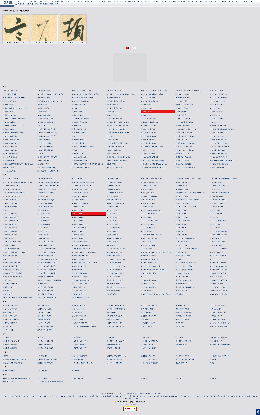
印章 (201, 1)
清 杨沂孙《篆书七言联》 (149, 359)
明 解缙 (40, 153)
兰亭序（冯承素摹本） (148, 193)
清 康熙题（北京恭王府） (184, 160)
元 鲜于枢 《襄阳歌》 (10, 101)
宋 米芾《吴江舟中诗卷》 (80, 228)
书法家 (36, 1)
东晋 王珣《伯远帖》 (113, 179)
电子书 (180, 1)
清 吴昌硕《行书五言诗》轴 (219, 280)
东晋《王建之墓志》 (43, 305)
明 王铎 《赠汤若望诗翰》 (218, 262)
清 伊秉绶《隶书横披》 (114, 344)
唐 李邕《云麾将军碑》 (183, 196)
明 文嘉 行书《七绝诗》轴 (218, 255)
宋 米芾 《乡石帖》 (78, 210)
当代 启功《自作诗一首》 (115, 252)
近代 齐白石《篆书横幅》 (115, 363)
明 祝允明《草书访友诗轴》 (219, 143)
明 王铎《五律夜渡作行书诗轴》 (117, 266)
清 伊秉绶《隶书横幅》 (79, 344)
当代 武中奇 (41, 125)
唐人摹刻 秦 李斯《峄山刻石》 (219, 356)
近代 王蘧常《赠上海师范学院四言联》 (153, 167)
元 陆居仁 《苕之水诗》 (217, 189)
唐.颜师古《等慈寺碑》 (114, 319)
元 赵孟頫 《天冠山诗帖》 (11, 186)
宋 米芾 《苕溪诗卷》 (10, 224)
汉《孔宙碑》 (41, 337)
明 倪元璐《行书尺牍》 (183, 125)
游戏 (174, 1)
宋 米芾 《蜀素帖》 (78, 224)
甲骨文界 (213, 378)
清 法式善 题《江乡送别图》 (219, 287)
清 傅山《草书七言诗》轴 (80, 157)
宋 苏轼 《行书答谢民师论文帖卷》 (187, 238)
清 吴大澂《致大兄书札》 (184, 280)
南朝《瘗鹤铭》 (111, 312)
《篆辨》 (6, 356)
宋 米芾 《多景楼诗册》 (10, 214)
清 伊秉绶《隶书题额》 (10, 348)
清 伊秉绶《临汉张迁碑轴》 (219, 337)
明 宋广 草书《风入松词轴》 (116, 129)
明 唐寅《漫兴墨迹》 (182, 252)
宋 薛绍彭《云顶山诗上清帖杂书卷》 (14, 118)
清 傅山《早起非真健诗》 (11, 157)
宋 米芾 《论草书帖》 (10, 115)
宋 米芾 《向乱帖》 (43, 111)
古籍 (162, 1)
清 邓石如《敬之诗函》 (114, 290)
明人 (142, 276)
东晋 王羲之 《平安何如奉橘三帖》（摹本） (155, 90)
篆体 (82, 1)
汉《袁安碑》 (7, 280)
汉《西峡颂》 (180, 337)
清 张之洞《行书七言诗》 (80, 283)
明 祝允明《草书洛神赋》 (149, 143)
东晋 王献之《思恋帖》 (44, 90)
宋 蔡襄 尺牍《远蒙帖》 (183, 241)
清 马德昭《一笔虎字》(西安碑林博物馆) (154, 164)
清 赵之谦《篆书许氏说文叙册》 (13, 363)
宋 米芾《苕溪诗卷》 (78, 235)
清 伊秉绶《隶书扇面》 (44, 344)
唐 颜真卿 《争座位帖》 (218, 200)
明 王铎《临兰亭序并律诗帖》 (46, 266)
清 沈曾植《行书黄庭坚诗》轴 (185, 287)
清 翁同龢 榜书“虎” (43, 164)
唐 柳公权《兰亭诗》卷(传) (46, 200)
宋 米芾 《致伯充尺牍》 (183, 221)
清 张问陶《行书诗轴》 (114, 283)
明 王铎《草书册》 (112, 139)
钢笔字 (110, 1)
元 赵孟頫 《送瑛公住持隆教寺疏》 (83, 97)
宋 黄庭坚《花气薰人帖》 (80, 122)
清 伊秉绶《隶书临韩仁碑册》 (116, 341)
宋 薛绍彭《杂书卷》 (113, 245)
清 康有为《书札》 (43, 283)
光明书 (87, 1)
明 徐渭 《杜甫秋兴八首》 (80, 255)
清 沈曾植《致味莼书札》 (149, 287)
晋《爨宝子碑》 (8, 326)
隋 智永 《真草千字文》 (10, 171)
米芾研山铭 (179, 294)
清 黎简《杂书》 (8, 294)
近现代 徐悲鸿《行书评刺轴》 (219, 326)
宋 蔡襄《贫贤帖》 (216, 115)
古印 (73, 1)
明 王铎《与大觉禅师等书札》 (12, 266)
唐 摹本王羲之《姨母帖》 (80, 196)
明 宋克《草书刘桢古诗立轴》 (46, 129)
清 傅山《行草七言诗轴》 (80, 160)
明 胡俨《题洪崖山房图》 (149, 273)
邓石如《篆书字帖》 (182, 363)
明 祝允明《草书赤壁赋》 (11, 146)
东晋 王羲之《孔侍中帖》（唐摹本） (152, 94)
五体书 (57, 1)
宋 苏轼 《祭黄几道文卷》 (149, 238)
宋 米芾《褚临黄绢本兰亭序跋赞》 (152, 235)
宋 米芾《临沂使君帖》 (10, 228)
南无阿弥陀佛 (19, 4)
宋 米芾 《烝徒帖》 (43, 217)
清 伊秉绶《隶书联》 (182, 344)
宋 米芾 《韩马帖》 (182, 224)
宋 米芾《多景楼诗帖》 (114, 228)
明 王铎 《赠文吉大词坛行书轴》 (186, 262)
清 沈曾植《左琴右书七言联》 (116, 287)
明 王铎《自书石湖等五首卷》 (219, 266)
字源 (153, 1)
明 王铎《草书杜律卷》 (148, 139)
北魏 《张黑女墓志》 (147, 309)
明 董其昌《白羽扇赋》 (183, 273)
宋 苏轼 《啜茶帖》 (43, 238)
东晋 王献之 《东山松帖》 (11, 179)
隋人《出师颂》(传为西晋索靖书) (47, 171)
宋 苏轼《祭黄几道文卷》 (45, 241)
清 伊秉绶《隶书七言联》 (80, 341)
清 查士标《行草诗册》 (217, 283)
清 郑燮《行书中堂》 (182, 290)
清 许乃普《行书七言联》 (45, 290)
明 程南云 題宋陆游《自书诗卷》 (47, 359)
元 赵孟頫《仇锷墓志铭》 (149, 97)
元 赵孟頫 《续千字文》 (183, 305)
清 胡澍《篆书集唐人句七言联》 (186, 359)
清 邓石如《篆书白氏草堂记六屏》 (83, 363)
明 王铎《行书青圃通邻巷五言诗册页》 (153, 269)
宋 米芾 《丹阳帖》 (43, 210)
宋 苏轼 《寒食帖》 (147, 115)
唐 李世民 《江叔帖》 (217, 104)
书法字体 (51, 1)
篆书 (77, 1)
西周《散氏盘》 (42, 370)
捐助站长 (149, 394)
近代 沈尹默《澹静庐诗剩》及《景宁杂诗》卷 (17, 297)
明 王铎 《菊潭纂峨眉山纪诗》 (47, 262)
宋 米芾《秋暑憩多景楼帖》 (219, 231)
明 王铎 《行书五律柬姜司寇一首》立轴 (84, 262)
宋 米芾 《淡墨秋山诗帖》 (11, 217)
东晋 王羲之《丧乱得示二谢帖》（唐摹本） (51, 94)
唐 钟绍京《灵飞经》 (216, 316)
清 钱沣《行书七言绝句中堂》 (219, 290)
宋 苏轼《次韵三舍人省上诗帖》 (13, 241)
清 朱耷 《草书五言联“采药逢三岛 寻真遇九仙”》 (18, 164)
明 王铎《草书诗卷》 (182, 139)
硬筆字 (211, 1)
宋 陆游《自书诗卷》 (216, 245)
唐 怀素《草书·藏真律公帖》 (185, 104)
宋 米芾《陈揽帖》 (9, 238)
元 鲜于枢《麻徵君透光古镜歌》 (117, 309)
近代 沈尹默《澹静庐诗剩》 (115, 167)
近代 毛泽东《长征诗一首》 (80, 167)
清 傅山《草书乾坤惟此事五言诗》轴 (118, 157)
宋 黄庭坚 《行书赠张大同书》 (81, 248)
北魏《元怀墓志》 (8, 312)
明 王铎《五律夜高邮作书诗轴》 (151, 266)
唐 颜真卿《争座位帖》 (148, 200)
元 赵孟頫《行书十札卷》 (115, 193)
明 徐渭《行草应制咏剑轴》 (184, 132)
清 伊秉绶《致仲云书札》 (149, 153)
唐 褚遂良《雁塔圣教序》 (184, 316)
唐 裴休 (74, 108)
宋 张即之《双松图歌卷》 (218, 319)
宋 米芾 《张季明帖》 (44, 214)
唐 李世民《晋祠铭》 (113, 196)
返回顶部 (157, 394)
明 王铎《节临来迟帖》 (79, 139)
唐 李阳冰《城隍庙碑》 (148, 356)
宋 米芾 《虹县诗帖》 (44, 224)
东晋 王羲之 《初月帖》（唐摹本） (83, 90)
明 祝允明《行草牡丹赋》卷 (115, 146)
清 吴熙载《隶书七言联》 (80, 348)
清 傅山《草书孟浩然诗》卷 (219, 157)
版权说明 (129, 394)
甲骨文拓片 (179, 378)
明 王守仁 (110, 136)
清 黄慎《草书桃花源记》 (184, 164)
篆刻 (41, 1)
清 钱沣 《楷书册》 (147, 326)
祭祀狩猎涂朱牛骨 (8, 382)
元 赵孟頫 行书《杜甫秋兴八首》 (82, 186)
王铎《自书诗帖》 (8, 167)
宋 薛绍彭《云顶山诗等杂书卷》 (82, 245)
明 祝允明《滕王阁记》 (44, 143)
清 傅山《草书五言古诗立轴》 (150, 157)
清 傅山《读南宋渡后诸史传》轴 (117, 160)
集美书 (93, 1)
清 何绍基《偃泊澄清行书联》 (81, 280)
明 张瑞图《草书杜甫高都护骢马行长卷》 (223, 129)
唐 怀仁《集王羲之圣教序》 (11, 196)
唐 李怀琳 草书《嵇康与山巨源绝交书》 (15, 108)
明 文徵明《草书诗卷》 (10, 136)
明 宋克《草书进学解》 (79, 129)
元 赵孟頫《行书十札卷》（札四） (83, 189)
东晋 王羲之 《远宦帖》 (10, 94)
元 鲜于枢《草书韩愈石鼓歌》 (116, 101)
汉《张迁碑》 (76, 337)
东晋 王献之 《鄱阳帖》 (45, 179)
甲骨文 (69, 1)
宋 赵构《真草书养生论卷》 (80, 118)
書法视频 (128, 1)
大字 (142, 1)
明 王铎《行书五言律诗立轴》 (46, 269)
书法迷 (17, 1)
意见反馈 (28, 4)
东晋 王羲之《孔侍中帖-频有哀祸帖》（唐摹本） (122, 94)
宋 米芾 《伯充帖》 (216, 108)
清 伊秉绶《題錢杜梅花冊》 (46, 348)
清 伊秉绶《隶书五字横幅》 (150, 341)
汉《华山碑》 (7, 337)
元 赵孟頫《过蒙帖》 (147, 189)
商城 (184, 1)
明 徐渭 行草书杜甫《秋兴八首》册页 (118, 132)
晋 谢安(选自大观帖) (216, 276)
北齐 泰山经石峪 (77, 312)
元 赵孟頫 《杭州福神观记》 (115, 305)
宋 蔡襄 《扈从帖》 (147, 241)
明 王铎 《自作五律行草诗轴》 (12, 262)
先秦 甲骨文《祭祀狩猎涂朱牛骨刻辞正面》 (16, 378)
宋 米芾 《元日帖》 (9, 111)
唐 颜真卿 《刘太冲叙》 (114, 200)
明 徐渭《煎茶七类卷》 (114, 255)
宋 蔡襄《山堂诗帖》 (9, 245)
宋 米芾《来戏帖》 (112, 115)
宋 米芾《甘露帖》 (147, 231)
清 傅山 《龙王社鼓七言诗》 (115, 280)
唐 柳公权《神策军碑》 (44, 316)
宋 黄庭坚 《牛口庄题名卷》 (12, 248)
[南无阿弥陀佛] (130, 410)
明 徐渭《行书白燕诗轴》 (184, 255)
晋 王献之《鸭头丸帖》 (183, 276)
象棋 (170, 1)
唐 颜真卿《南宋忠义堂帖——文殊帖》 (188, 200)
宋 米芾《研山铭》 (181, 231)
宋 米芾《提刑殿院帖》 (10, 231)
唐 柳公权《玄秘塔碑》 (10, 316)
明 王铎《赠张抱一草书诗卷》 (12, 143)
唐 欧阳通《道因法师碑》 (149, 316)
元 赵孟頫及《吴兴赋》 (183, 189)
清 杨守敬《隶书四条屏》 (149, 348)
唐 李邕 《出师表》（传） (45, 108)
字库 (45, 1)
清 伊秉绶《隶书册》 (216, 341)
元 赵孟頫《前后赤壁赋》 (149, 186)
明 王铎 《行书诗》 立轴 (149, 262)
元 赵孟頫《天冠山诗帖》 (184, 97)
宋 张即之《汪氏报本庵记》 (11, 207)
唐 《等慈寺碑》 (146, 312)
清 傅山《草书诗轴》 (44, 160)
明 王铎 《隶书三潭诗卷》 (11, 139)
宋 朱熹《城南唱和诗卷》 (45, 207)
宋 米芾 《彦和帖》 (147, 111)
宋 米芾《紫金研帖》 (44, 235)
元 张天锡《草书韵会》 (44, 97)
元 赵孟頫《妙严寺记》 (10, 309)
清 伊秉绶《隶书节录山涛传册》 (220, 344)
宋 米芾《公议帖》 (43, 228)
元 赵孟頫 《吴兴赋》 (217, 182)
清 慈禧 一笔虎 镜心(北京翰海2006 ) (221, 160)
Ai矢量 (245, 1)
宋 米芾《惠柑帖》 (216, 228)
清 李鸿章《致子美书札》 (149, 283)
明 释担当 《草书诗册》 (114, 150)
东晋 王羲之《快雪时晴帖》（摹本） (83, 182)
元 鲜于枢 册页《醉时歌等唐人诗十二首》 (50, 101)
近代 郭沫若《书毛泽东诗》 (80, 297)
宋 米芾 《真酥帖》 (147, 217)
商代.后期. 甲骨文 (43, 378)
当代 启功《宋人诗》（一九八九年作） (84, 252)
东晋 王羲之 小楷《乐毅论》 (12, 305)
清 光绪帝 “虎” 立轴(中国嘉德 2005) (152, 160)
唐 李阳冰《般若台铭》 (183, 356)
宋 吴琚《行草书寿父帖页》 (115, 108)
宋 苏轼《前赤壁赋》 (216, 238)
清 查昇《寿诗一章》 (9, 287)
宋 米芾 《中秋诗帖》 (182, 108)
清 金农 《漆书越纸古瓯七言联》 (117, 326)
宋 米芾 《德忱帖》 (113, 214)
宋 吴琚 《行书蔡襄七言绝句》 (116, 203)
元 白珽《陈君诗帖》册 (183, 182)
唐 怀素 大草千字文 (43, 104)
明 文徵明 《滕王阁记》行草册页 (47, 259)
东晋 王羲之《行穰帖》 (183, 94)
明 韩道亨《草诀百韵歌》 (218, 150)
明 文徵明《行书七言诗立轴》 (116, 259)
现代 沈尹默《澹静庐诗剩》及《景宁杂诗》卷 (155, 294)
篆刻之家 (148, 1)
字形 (137, 1)
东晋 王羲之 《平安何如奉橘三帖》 (152, 179)
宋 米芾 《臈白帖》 (113, 221)
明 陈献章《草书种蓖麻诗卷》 (185, 150)
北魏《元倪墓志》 (216, 309)
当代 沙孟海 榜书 (77, 125)
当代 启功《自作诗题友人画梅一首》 (14, 125)
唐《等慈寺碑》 (146, 319)
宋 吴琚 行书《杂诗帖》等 (80, 203)
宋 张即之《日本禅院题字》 (11, 323)
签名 (206, 1)
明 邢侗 (74, 150)
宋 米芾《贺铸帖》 (181, 235)
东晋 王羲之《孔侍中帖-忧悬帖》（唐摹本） (86, 94)
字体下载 (217, 1)
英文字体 (239, 1)
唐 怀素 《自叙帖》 (9, 104)
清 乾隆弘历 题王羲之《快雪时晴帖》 (49, 280)
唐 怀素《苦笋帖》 (147, 104)
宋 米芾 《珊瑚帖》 (78, 217)
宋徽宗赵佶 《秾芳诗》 (148, 323)
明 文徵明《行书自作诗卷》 (150, 259)
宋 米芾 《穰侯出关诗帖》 (11, 221)
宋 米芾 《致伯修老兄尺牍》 (150, 221)
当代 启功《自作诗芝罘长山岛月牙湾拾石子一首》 (157, 252)
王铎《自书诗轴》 (112, 294)
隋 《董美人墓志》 (9, 330)
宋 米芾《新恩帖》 (43, 231)
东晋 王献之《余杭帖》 (10, 90)
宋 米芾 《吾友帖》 (78, 111)
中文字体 (232, 1)
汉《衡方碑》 (145, 337)
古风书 (63, 1)
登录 (56, 4)
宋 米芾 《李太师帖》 (217, 214)
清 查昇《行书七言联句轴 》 (46, 287)
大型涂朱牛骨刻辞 (77, 378)
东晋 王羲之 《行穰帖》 (217, 90)
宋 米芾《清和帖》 (112, 231)
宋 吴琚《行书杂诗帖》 (148, 203)
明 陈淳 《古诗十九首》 (148, 150)
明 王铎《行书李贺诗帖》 (115, 269)
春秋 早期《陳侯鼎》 (9, 370)
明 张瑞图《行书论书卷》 (45, 255)
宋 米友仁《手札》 (9, 210)
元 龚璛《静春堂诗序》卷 (80, 193)
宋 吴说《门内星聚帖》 (183, 203)
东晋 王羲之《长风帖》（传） (219, 94)
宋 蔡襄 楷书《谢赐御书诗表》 (81, 323)
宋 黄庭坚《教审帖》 (9, 122)
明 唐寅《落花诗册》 (216, 252)
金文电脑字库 (76, 370)
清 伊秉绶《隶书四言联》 (11, 344)
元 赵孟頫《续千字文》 (44, 309)
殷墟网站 (109, 378)
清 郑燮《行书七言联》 (148, 290)
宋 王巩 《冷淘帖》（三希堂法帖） (187, 207)
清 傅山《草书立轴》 (9, 160)
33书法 (98, 1)
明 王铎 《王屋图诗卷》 (217, 136)
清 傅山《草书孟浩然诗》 (184, 157)
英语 (197, 1)
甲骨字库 (144, 378)
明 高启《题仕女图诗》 (114, 276)
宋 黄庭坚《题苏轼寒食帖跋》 (150, 122)
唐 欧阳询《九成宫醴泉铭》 (115, 316)
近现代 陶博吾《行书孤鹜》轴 (186, 167)
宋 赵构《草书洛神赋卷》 (149, 118)
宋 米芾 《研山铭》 (216, 217)
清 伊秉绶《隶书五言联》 (184, 341)
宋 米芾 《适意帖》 (113, 224)
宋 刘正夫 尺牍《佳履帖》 (45, 203)
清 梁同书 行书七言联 (79, 287)
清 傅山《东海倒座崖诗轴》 (219, 153)
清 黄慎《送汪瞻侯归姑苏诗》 (220, 164)
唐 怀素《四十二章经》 (79, 104)
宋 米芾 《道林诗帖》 (44, 115)
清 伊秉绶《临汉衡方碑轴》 (11, 341)
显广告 (42, 4)
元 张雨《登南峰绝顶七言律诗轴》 (152, 182)
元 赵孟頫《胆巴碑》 (78, 309)
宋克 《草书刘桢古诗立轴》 (185, 122)
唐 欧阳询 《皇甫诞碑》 (79, 316)
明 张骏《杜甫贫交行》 (79, 132)
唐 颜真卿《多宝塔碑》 (44, 319)
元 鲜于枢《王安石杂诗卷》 (80, 101)
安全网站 (35, 4)
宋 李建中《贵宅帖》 (147, 207)
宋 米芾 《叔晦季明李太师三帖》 (151, 210)
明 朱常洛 (179, 259)
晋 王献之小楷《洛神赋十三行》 (220, 323)
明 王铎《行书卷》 (78, 269)
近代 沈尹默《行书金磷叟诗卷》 (47, 297)
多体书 (116, 1)
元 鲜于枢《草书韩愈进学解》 (150, 101)
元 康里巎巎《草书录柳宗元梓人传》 (14, 97)
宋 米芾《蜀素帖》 (112, 235)
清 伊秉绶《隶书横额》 (148, 344)
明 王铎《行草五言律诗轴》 (219, 139)
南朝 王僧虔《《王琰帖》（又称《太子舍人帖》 (191, 193)
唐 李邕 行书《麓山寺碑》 (149, 196)
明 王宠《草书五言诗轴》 (149, 136)
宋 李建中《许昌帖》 (113, 207)
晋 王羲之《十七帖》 (113, 153)
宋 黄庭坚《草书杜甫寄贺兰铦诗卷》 (118, 122)
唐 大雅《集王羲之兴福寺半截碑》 (221, 193)
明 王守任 (213, 259)
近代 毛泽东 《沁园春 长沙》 (47, 167)
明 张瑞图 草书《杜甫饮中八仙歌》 (187, 129)
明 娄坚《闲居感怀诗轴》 (11, 255)
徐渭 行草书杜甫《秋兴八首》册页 (117, 125)
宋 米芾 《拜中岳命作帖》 (149, 214)
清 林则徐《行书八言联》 (184, 283)
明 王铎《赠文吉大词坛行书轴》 (13, 273)
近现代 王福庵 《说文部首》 (150, 363)
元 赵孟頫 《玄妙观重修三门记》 (151, 305)
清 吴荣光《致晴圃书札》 (11, 283)
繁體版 (51, 4)
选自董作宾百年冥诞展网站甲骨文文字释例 (50, 382)
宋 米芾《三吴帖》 (216, 224)
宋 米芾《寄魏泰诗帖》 (148, 228)
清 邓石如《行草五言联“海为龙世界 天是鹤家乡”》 (88, 164)
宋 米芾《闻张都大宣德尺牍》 (219, 235)
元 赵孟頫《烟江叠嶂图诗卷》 (219, 97)
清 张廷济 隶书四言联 (113, 348)
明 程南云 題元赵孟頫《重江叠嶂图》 (15, 359)
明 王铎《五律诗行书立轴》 (184, 266)
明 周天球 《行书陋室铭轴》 (219, 125)
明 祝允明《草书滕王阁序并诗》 (186, 143)
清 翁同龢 (6, 290)
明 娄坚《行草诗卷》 (9, 129)
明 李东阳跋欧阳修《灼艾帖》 (46, 136)
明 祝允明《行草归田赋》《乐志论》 (83, 146)
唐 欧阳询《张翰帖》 (78, 200)
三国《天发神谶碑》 (43, 356)
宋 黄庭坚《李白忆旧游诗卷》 (46, 122)
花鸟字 (121, 1)
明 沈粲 (74, 136)
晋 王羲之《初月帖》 (78, 153)
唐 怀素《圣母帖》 (112, 104)
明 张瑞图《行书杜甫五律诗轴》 (47, 132)
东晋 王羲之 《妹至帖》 (114, 90)
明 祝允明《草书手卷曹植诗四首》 (117, 143)
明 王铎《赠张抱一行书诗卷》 (219, 269)
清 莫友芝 (213, 359)
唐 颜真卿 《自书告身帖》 (11, 319)
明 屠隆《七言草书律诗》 (149, 129)
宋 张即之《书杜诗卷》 (183, 319)
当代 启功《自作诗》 (216, 122)
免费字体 (224, 1)
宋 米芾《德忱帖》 (78, 115)
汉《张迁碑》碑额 (77, 359)
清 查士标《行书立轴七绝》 (46, 294)
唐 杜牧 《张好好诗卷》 (10, 200)
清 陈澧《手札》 (112, 164)
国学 (157, 1)
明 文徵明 (6, 259)
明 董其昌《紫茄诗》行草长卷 (219, 146)
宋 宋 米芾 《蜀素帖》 (217, 203)
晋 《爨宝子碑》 (181, 323)
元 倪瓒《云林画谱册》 (79, 305)
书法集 (23, 1)
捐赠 (46, 4)
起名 (189, 1)
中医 (166, 1)
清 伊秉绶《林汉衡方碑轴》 (46, 341)
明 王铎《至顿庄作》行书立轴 (12, 269)
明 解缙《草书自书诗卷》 (45, 150)
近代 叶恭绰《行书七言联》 (219, 294)
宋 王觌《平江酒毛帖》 (217, 207)
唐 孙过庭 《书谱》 (182, 101)
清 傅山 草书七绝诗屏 (182, 153)
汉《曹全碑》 (111, 337)
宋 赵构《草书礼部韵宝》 (184, 118)
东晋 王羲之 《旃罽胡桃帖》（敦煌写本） (189, 90)
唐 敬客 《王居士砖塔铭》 (184, 312)
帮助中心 (142, 394)
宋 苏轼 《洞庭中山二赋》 (115, 238)
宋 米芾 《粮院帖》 (78, 221)
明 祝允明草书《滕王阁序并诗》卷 (152, 146)
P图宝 (250, 1)
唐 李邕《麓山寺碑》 (216, 196)
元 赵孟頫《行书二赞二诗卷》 (46, 189)
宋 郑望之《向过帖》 (216, 118)
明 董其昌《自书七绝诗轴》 (46, 276)
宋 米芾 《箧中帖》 (216, 111)
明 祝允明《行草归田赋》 (45, 146)
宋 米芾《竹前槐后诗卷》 (11, 235)
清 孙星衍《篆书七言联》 (115, 359)
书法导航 (29, 1)
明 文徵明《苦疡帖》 (216, 132)
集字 (133, 1)
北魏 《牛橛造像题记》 (183, 309)
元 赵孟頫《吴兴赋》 (182, 186)
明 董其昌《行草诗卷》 (10, 150)
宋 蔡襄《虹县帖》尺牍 (44, 245)
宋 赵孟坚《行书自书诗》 (45, 118)
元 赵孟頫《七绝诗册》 (114, 97)
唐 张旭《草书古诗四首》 (218, 101)
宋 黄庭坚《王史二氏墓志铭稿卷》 (186, 248)
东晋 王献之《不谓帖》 (79, 179)
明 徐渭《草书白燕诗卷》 (149, 132)
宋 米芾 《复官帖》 (113, 111)
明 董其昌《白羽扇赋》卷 (184, 146)
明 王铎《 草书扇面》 (44, 139)
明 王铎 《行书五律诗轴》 (115, 262)
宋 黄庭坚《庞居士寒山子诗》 (116, 248)
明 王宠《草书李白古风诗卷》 (185, 136)
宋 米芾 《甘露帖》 (113, 217)
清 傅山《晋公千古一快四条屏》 (47, 157)
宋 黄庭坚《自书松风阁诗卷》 (219, 248)
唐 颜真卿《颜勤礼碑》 (79, 319)
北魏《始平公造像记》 (44, 312)
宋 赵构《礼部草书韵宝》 (115, 118)
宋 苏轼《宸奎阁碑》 (44, 323)
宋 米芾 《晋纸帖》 (182, 111)
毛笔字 (104, 1)
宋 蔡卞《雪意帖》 (181, 115)
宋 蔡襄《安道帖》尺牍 (217, 241)
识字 (193, 1)
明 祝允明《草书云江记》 (149, 125)
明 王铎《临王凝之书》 (79, 266)
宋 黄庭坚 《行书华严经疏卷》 (47, 248)
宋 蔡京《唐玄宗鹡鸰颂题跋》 (81, 241)
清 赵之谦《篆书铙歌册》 (45, 363)
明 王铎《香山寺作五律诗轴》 (46, 273)
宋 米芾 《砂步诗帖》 (182, 217)
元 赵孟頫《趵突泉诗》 (114, 189)
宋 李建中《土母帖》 (147, 108)
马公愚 (212, 363)
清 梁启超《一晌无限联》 (45, 326)
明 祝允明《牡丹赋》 (78, 143)
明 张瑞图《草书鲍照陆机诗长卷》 (14, 132)
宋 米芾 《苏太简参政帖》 (218, 221)
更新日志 (136, 394)
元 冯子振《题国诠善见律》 (115, 182)
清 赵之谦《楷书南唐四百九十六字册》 (84, 326)
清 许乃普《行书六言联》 (80, 290)
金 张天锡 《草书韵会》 (217, 167)
